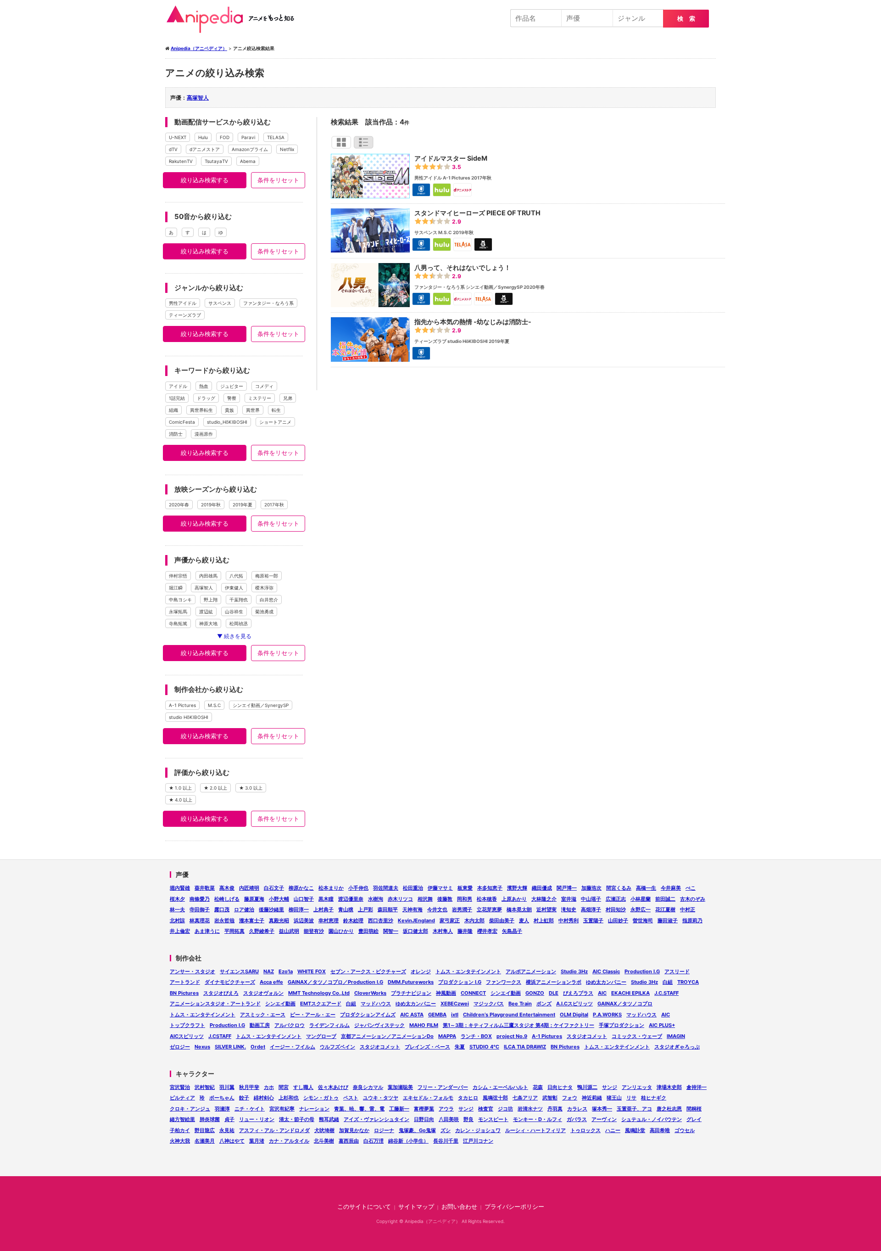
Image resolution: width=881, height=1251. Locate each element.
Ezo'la (286, 971)
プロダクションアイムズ (368, 1014)
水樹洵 (375, 899)
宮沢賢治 (180, 1087)
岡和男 (464, 899)
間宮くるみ (618, 888)
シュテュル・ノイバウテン (651, 1119)
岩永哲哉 (224, 920)
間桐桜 (694, 1108)
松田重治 (413, 888)
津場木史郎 (669, 1087)
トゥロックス (585, 1130)
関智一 (390, 931)
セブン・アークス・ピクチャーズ (368, 971)
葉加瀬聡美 (400, 1087)
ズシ (445, 1130)
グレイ (694, 1119)
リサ (631, 1097)
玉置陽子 (593, 920)
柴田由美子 (501, 920)
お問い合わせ (459, 1207)
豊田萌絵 (368, 931)
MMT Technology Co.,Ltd (319, 993)
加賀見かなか (354, 1130)
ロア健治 (244, 909)
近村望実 (546, 909)
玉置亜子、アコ (634, 1108)
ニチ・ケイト (249, 1108)
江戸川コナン (478, 1141)
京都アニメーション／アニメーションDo (387, 1036)
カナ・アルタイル (289, 1141)
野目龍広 (205, 1130)
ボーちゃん (221, 1097)
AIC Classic (606, 971)
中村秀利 (568, 920)
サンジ (609, 1087)
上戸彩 (365, 909)
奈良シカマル (368, 1087)
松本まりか (331, 888)
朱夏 (460, 1046)
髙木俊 (226, 888)
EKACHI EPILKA (630, 993)
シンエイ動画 (506, 993)
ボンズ (544, 1003)
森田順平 (388, 909)
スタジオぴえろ (221, 993)
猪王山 (614, 1097)
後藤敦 (444, 899)
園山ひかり (341, 931)
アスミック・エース (262, 1014)
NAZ (268, 971)
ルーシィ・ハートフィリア (535, 1130)
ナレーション (314, 1108)
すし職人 (303, 1087)
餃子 (244, 1097)
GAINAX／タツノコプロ (624, 1003)
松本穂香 (487, 899)
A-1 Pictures (547, 1036)
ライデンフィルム (329, 1025)
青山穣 (345, 909)
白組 (668, 982)
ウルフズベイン (337, 1046)
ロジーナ (384, 1130)
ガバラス (577, 1119)
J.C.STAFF (666, 993)
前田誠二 (665, 899)
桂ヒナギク (653, 1097)
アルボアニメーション (531, 971)
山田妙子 (618, 920)
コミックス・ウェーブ (637, 1036)
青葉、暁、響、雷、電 (359, 1108)
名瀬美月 (205, 1141)
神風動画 (446, 993)
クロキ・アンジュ (190, 1108)
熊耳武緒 (329, 1119)
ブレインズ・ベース (427, 1046)
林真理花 (200, 920)
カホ (269, 1087)
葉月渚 (256, 1141)
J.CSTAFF (219, 1036)
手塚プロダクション (621, 1025)
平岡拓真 (234, 931)
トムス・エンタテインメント (468, 971)
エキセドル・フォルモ (428, 1097)
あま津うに (207, 931)
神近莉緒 (592, 1097)
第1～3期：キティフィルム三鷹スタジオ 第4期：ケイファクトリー (518, 1025)
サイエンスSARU (239, 971)
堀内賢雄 (180, 888)
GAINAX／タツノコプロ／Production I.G (335, 982)
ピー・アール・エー (312, 1014)
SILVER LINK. (230, 1046)
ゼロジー (180, 1046)
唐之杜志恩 (669, 1108)
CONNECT (473, 993)
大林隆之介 (544, 899)
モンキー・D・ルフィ (537, 1119)
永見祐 (226, 1130)
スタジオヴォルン (263, 993)
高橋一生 (646, 888)
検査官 (485, 1108)
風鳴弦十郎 (495, 1097)
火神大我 (180, 1141)
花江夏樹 (665, 909)
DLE (553, 993)
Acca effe (271, 982)
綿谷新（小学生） (408, 1141)
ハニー (612, 1130)
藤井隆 (465, 931)
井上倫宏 (180, 931)
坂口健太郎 (415, 931)
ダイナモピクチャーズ (230, 982)
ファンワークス (503, 982)
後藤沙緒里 (271, 909)
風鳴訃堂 (635, 1130)
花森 (538, 1087)
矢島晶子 (512, 931)
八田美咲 (449, 1119)
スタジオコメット (587, 1036)
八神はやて (232, 1141)
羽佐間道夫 (385, 888)
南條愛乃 (200, 899)
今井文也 (437, 909)
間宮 (284, 1087)
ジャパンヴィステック (379, 1025)
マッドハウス (376, 1003)
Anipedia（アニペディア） (234, 19)
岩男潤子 (462, 909)
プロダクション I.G (459, 982)
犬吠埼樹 (324, 1130)
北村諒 (177, 920)
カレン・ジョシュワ (478, 1130)
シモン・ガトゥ (321, 1097)
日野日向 (424, 1119)
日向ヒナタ (560, 1087)
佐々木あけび (333, 1087)
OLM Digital (574, 1014)
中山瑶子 (591, 899)
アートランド (185, 982)
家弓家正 (450, 920)
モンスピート (493, 1119)
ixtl (454, 1014)
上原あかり (514, 899)
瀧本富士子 (251, 920)
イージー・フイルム (292, 1046)
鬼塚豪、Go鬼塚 (417, 1130)
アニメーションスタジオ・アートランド (215, 1003)
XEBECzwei (454, 1003)
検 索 (686, 18)
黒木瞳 (326, 899)
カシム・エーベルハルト (500, 1087)
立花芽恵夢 (489, 909)
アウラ (446, 1108)
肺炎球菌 (210, 1119)
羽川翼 (226, 1087)
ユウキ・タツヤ (380, 1097)
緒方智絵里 (182, 1119)
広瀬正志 (616, 899)
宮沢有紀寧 (282, 1108)
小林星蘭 (640, 899)
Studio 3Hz (574, 971)
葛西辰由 (349, 1141)
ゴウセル (685, 1130)
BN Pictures (184, 993)
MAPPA (447, 1036)
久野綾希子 (261, 931)
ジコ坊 (505, 1108)
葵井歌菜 (205, 888)
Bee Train (520, 1003)
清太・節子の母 (296, 1119)
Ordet (258, 1046)
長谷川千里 (445, 1141)
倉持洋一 (696, 1087)
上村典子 (323, 909)
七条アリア (525, 1097)
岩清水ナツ (530, 1108)
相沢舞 (425, 899)
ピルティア (182, 1097)
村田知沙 (616, 909)
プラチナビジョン (411, 993)
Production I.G (642, 971)
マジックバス (489, 1003)
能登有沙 (314, 931)
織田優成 (542, 888)
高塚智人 (198, 97)
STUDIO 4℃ (484, 1046)
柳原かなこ (301, 888)
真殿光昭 (279, 920)
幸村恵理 (328, 920)
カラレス (577, 1108)
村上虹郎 (544, 920)
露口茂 (221, 909)
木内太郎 (474, 920)
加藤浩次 (591, 888)
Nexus (202, 1046)
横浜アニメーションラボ (553, 982)
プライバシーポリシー (514, 1207)
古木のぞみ (692, 899)
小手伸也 (358, 888)
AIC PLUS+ (662, 1025)
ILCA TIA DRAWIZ (525, 1046)
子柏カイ (180, 1130)
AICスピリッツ (187, 1036)
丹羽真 (555, 1108)
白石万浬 (373, 1141)
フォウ (569, 1097)
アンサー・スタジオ (192, 971)
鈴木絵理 (353, 920)
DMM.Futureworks (411, 982)
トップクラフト (187, 1025)
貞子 (229, 1119)
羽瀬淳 (222, 1108)
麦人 (524, 920)
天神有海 (412, 909)
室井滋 (568, 899)
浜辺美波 (304, 920)
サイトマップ (416, 1207)
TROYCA (688, 982)
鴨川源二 (587, 1087)
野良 (468, 1119)
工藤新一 (399, 1108)
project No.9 (511, 1036)
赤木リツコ (400, 899)
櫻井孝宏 (487, 931)
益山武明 (289, 931)
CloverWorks (370, 993)
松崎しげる (227, 899)
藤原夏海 (254, 899)
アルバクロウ (289, 1025)
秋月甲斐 (249, 1087)
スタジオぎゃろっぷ (677, 1046)
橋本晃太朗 (519, 909)
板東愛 (465, 888)
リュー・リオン (256, 1119)
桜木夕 (177, 899)
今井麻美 (671, 888)
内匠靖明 (249, 888)
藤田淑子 (668, 920)
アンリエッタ (637, 1087)
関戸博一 (567, 888)
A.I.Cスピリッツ (574, 1003)
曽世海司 (643, 920)
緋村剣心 (264, 1097)
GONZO (534, 993)
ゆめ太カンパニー (606, 982)
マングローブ (321, 1036)
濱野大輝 (517, 888)
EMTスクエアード (320, 1003)
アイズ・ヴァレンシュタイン (376, 1119)
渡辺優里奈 (350, 899)
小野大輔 (279, 899)
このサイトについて (364, 1207)
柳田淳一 (299, 909)
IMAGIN (676, 1036)
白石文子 (274, 888)
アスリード (677, 971)
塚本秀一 (602, 1108)
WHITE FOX (311, 971)
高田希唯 (660, 1130)
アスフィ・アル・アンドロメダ (274, 1130)
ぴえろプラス (578, 993)
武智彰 (550, 1097)
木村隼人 (443, 931)
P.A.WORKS (607, 1014)
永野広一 (640, 909)
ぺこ (691, 888)
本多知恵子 (489, 888)
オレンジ (421, 971)
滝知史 (568, 909)
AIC (602, 993)
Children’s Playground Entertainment (509, 1014)
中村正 (687, 909)
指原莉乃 (692, 920)
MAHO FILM (423, 1025)
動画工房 (260, 1025)
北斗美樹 (324, 1141)
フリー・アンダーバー (443, 1087)
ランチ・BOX (476, 1036)
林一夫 (177, 909)
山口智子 (304, 899)
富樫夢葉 (424, 1108)
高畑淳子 (591, 909)
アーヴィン (604, 1119)
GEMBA (437, 1014)
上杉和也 (289, 1097)
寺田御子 (200, 909)
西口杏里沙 (380, 920)
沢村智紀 (205, 1087)
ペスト (350, 1097)
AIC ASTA (412, 1014)
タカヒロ (468, 1097)
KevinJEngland (416, 920)
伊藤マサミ (440, 888)
